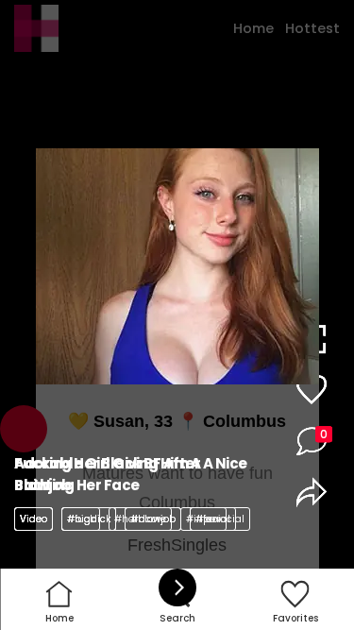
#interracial (215, 519)
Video (33, 519)
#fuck (80, 519)
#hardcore (140, 519)
